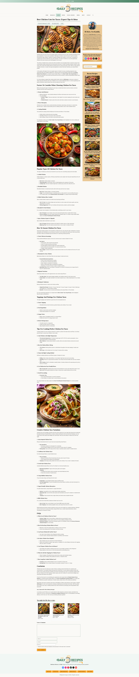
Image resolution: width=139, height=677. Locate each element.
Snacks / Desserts (71, 15)
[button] (92, 15)
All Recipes (66, 79)
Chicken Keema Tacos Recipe (56, 194)
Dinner (63, 15)
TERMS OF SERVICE (81, 671)
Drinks (78, 15)
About (83, 15)
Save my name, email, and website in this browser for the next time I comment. (54, 646)
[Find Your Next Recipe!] (99, 66)
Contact (88, 15)
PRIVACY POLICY (73, 671)
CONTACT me (55, 671)
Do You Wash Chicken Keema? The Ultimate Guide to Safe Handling (44, 616)
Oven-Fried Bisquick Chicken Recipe (52, 215)
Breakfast (52, 15)
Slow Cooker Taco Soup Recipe (70, 73)
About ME (49, 671)
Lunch (58, 15)
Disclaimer (90, 671)
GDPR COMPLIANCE (63, 671)
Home (47, 15)
